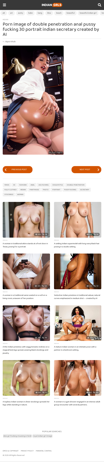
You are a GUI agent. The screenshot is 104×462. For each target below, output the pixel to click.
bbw (49, 13)
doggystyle (58, 185)
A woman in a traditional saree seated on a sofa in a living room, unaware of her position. (25, 297)
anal (33, 185)
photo (45, 189)
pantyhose (34, 189)
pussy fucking (70, 189)
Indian (51, 5)
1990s (6, 185)
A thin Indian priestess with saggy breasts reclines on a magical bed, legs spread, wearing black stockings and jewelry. (26, 350)
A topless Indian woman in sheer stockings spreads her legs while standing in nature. (26, 403)
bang (40, 13)
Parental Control (44, 450)
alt (4, 13)
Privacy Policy (27, 450)
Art (11, 13)
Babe (30, 13)
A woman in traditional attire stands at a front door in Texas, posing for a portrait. (25, 245)
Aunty (20, 13)
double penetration (75, 185)
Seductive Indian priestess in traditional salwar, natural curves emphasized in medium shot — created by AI (77, 297)
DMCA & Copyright (11, 450)
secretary (84, 189)
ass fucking (44, 185)
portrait (56, 189)
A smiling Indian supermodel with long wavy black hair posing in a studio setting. (76, 245)
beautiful (71, 13)
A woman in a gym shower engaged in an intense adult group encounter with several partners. (77, 403)
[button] (4, 5)
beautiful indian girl (88, 13)
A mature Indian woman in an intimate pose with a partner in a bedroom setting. (75, 348)
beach (58, 13)
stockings (8, 194)
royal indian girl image (42, 436)
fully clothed (10, 189)
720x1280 (23, 185)
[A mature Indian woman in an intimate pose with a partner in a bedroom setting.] (77, 323)
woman (20, 194)
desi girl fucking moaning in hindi (17, 436)
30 (14, 185)
